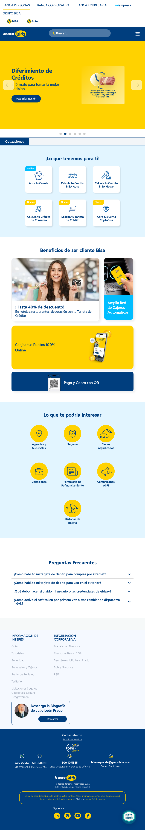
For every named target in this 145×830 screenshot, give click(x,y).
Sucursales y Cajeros (24, 667)
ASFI (87, 787)
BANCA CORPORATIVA (53, 5)
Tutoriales (17, 653)
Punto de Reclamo (22, 674)
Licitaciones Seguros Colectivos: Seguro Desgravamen (24, 693)
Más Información (72, 739)
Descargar (52, 718)
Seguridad (18, 660)
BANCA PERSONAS (16, 5)
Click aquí (80, 799)
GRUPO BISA (12, 13)
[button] (8, 85)
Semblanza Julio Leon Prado (71, 660)
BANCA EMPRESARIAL (92, 5)
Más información (26, 99)
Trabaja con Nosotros (67, 646)
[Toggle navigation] (137, 33)
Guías (15, 646)
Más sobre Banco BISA (68, 653)
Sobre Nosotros (63, 667)
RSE (56, 674)
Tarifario (16, 681)
